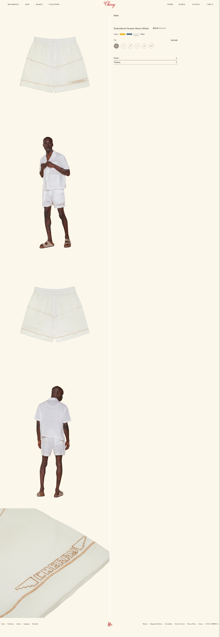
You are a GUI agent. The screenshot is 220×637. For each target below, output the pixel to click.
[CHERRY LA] (110, 4)
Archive (18, 624)
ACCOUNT (196, 5)
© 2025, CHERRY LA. (212, 624)
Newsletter (35, 624)
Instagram (27, 624)
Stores (170, 4)
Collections (10, 624)
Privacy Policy (191, 624)
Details (116, 58)
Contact (200, 624)
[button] (54, 4)
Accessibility (168, 624)
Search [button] (182, 5)
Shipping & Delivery (156, 624)
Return (116, 15)
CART (210, 5)
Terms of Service (180, 624)
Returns (145, 624)
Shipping (117, 62)
